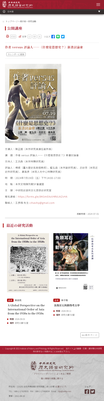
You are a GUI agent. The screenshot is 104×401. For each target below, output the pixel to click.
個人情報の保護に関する (52, 378)
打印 (13, 36)
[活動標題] (28, 264)
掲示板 (23, 21)
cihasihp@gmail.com (42, 202)
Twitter (92, 391)
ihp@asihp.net (64, 391)
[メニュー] (98, 4)
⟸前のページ (90, 334)
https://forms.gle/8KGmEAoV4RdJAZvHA (42, 196)
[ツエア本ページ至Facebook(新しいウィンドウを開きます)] (53, 36)
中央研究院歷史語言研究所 (17, 4)
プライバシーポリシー (44, 373)
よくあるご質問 (63, 373)
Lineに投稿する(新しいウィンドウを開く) (58, 36)
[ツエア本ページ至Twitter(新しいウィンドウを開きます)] (63, 36)
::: (3, 21)
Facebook (87, 391)
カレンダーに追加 (16, 54)
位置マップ (61, 386)
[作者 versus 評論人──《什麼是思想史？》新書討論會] (33, 103)
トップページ (12, 21)
